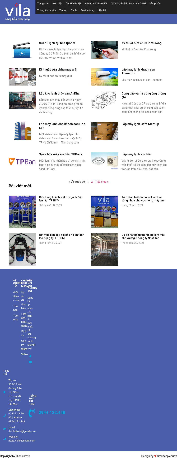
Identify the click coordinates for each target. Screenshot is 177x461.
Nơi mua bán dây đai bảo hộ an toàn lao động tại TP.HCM (61, 236)
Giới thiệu (57, 3)
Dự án (74, 10)
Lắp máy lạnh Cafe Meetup (140, 124)
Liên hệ (102, 10)
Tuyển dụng (87, 10)
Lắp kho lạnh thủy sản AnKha (59, 93)
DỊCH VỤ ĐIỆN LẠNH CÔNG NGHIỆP (86, 3)
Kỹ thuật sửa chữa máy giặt (58, 69)
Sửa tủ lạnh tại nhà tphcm (57, 43)
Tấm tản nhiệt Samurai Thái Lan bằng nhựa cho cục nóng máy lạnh (143, 199)
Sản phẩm (155, 3)
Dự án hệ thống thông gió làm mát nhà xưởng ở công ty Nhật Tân (143, 236)
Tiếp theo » (102, 181)
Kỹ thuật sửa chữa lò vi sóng (141, 43)
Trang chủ (43, 3)
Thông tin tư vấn (46, 10)
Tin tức (63, 10)
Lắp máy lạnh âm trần (137, 154)
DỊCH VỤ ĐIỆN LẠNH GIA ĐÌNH (128, 3)
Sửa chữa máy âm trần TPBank (60, 154)
